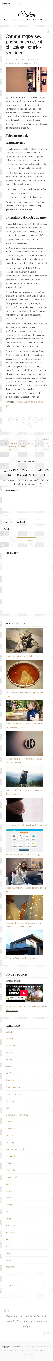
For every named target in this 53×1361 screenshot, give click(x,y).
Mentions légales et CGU (33, 1347)
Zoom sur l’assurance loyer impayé (21, 958)
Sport (8, 1246)
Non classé (10, 1225)
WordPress (10, 1266)
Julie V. (11, 59)
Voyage (9, 1253)
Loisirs (9, 1191)
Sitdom (26, 15)
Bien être (10, 1073)
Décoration (11, 1101)
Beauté (9, 1066)
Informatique (12, 1170)
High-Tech (10, 1156)
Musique (9, 1218)
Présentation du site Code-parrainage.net (24, 854)
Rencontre (10, 1232)
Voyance (9, 1260)
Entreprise (10, 1128)
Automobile (11, 1045)
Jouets (8, 1184)
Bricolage (9, 63)
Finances (9, 1135)
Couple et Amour (13, 1094)
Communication (13, 1087)
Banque (9, 1052)
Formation (10, 1142)
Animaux (9, 1038)
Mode (8, 1211)
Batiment (10, 1059)
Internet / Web (12, 1177)
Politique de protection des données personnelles (27, 1350)
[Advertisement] (26, 583)
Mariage (9, 1204)
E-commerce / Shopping (17, 1114)
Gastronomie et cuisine (16, 1149)
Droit (8, 1108)
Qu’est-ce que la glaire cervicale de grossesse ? (26, 825)
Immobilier (11, 1163)
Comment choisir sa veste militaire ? (22, 656)
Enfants (9, 1121)
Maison (9, 1197)
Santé (8, 1239)
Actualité (9, 1031)
